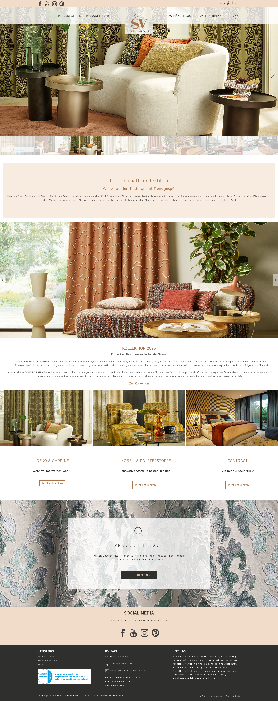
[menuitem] (223, 4)
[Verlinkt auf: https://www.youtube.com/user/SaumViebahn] (48, 3)
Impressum (215, 696)
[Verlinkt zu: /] (17, 145)
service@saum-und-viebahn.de (127, 671)
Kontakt (42, 664)
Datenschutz (233, 696)
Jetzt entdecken (145, 485)
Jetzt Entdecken (139, 575)
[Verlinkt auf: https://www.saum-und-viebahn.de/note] (236, 17)
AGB (203, 696)
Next (273, 73)
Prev (4, 73)
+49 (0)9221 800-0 (121, 664)
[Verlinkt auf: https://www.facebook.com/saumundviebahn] (41, 3)
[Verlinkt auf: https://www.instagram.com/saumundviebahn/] (55, 3)
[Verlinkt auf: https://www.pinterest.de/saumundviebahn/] (62, 3)
